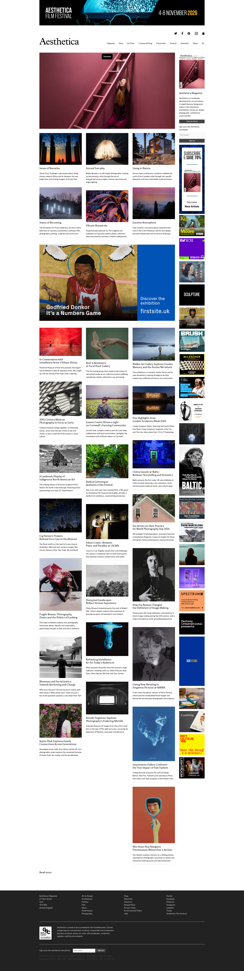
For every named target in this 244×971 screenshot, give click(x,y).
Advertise (185, 43)
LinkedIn (170, 908)
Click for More (192, 121)
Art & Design (87, 896)
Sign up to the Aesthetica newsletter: (55, 950)
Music (84, 908)
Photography (87, 914)
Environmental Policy (133, 911)
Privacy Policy (130, 908)
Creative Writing (145, 43)
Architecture (87, 899)
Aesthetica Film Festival (176, 914)
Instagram (170, 905)
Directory (128, 902)
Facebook (170, 899)
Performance (87, 911)
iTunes (169, 911)
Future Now (161, 43)
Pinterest (170, 902)
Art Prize (130, 43)
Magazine (111, 43)
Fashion (85, 902)
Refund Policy (129, 905)
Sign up (192, 141)
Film (83, 905)
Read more (45, 872)
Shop (121, 43)
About (195, 43)
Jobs (126, 914)
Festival (173, 43)
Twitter (169, 896)
